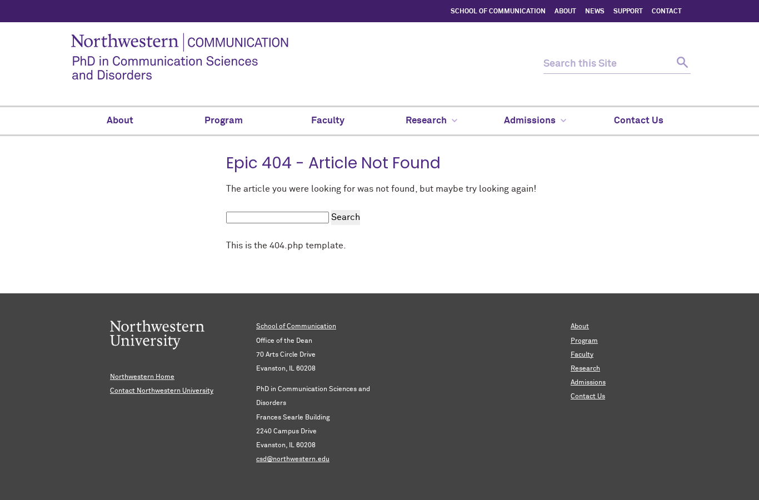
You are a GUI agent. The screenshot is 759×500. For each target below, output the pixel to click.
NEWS (595, 11)
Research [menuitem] (426, 121)
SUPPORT (628, 11)
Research (585, 369)
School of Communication (296, 326)
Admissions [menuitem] (530, 121)
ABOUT (565, 11)
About (580, 326)
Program (584, 341)
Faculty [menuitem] (327, 121)
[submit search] (681, 64)
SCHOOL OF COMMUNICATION (498, 11)
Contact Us (588, 396)
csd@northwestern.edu (292, 459)
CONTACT (667, 11)
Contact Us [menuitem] (638, 121)
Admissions (588, 382)
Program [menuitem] (223, 121)
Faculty (582, 355)
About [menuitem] (120, 121)
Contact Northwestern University (161, 391)
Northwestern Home (142, 377)
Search (345, 217)
